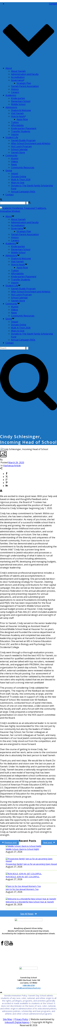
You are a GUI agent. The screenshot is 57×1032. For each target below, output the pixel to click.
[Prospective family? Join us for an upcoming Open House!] (31, 860)
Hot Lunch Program (21, 146)
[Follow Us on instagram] (6, 944)
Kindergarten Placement (23, 128)
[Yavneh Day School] (28, 211)
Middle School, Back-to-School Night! (22, 849)
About (9, 68)
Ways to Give (17, 182)
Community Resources (22, 167)
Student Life (12, 137)
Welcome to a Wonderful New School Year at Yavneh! (30, 902)
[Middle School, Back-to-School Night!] (31, 846)
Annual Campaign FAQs (23, 191)
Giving (9, 170)
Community (11, 155)
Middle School (18, 104)
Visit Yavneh (17, 113)
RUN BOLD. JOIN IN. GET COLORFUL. (23, 876)
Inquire (15, 134)
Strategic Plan (24, 83)
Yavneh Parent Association (25, 86)
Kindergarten (18, 98)
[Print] (1, 490)
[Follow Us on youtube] (11, 944)
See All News (26, 913)
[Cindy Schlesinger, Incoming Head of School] (0, 449)
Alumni (14, 158)
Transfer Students (20, 131)
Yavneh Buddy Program (23, 140)
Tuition (15, 122)
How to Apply (18, 116)
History (15, 89)
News (14, 164)
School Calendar (19, 149)
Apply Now (22, 119)
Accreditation (18, 77)
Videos (14, 161)
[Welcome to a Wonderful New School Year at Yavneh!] (31, 899)
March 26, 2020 (16, 462)
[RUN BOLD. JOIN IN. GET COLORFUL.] (31, 873)
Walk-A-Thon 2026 (20, 179)
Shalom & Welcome (21, 110)
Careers (15, 92)
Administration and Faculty (25, 74)
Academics (11, 95)
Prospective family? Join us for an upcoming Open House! (31, 864)
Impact (14, 173)
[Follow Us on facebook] (2, 944)
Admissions (11, 107)
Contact (10, 194)
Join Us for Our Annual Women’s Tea (22, 889)
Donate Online (18, 176)
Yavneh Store (18, 152)
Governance (17, 80)
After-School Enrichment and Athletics (30, 143)
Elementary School (20, 101)
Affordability (17, 125)
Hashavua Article (12, 465)
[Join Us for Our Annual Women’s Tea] (31, 886)
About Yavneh (18, 71)
